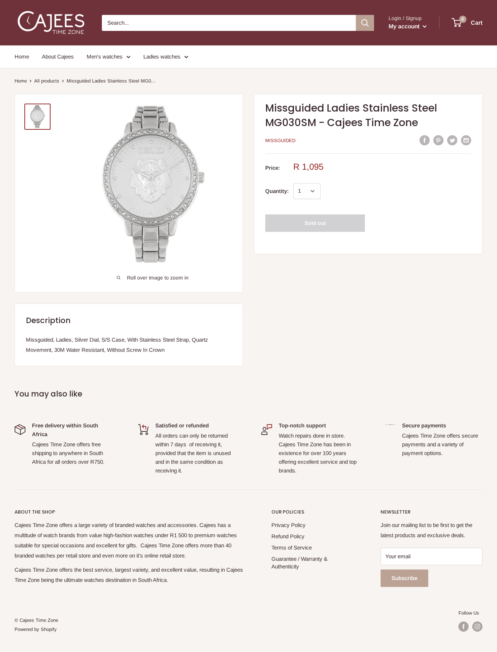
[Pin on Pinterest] (438, 140)
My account (405, 26)
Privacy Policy (288, 525)
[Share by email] (466, 140)
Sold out (315, 223)
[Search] (365, 23)
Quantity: (277, 191)
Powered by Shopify (36, 629)
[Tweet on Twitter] (452, 140)
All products (46, 81)
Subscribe (404, 578)
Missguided (280, 140)
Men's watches (105, 56)
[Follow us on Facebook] (463, 626)
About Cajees (58, 56)
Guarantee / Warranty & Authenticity (299, 563)
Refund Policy (288, 536)
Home (22, 56)
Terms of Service (291, 547)
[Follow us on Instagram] (477, 626)
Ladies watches (161, 56)
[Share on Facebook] (425, 140)
